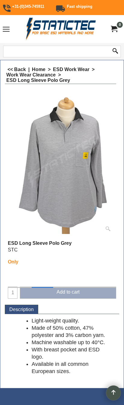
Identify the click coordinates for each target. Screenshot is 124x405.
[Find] (115, 51)
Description (21, 309)
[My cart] (113, 29)
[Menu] (6, 30)
